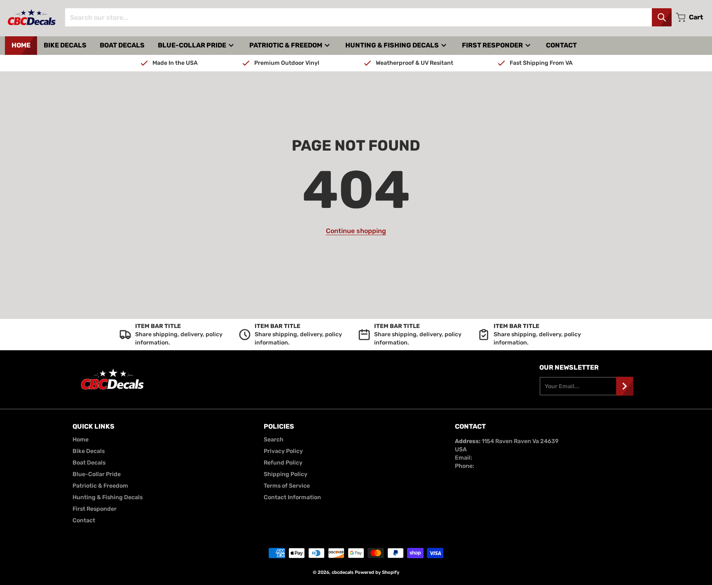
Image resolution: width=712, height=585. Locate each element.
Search (273, 439)
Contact (84, 520)
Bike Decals (89, 451)
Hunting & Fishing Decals (108, 497)
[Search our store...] (662, 17)
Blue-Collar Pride (97, 474)
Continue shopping (356, 231)
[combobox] (368, 17)
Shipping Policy (285, 474)
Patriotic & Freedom (100, 485)
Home (81, 439)
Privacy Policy (283, 451)
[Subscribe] (624, 386)
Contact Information (292, 497)
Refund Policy (283, 462)
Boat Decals (89, 462)
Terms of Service (287, 485)
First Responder (95, 508)
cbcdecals (343, 572)
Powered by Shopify (377, 572)
